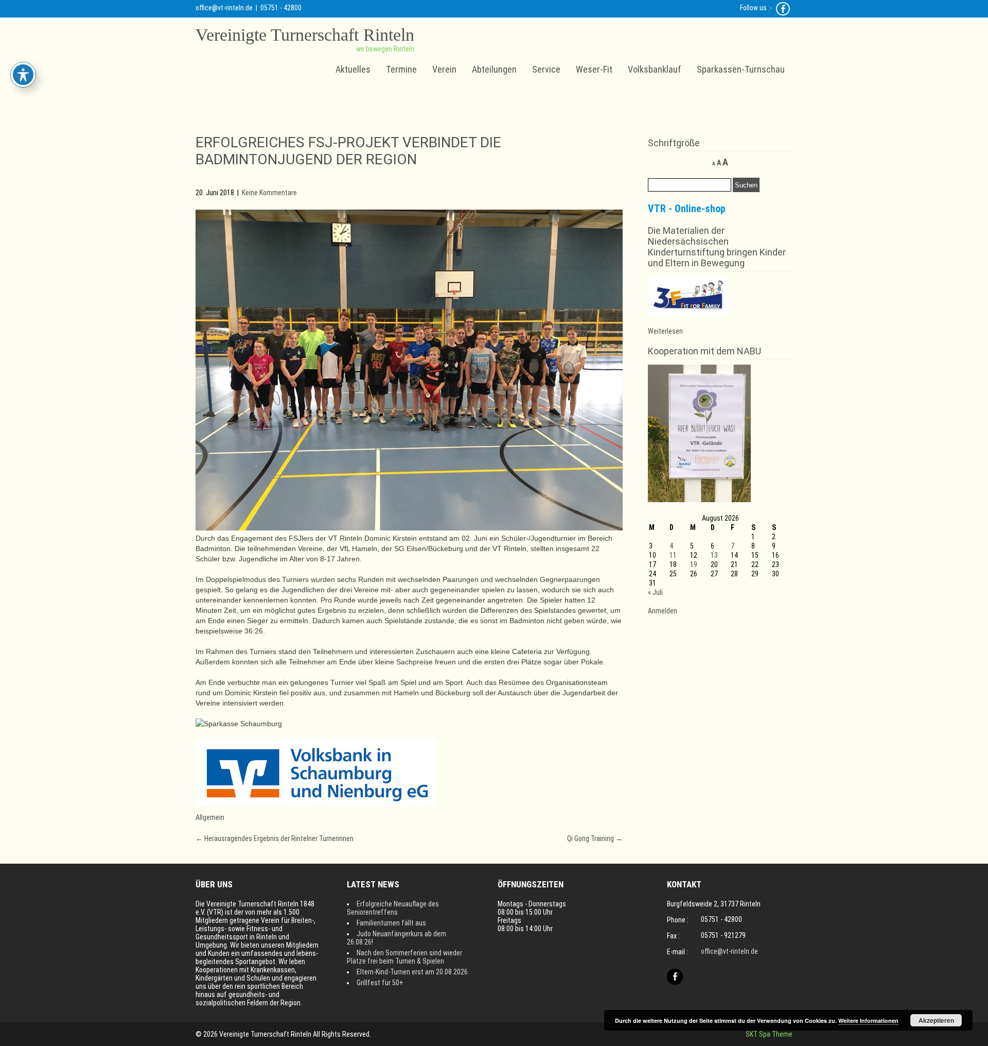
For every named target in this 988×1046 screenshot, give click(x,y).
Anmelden (662, 611)
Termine (401, 69)
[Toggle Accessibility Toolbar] (23, 74)
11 (673, 555)
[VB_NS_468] (316, 804)
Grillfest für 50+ (380, 983)
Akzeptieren (936, 1020)
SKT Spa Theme (769, 1034)
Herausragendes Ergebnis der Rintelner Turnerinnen (275, 838)
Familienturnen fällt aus (391, 923)
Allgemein (210, 817)
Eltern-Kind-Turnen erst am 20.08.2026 (412, 972)
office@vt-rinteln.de (224, 8)
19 (693, 564)
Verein (444, 69)
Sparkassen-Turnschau (741, 69)
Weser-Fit (594, 69)
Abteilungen (494, 69)
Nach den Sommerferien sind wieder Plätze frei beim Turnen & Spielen (404, 957)
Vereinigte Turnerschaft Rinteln (305, 34)
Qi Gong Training (595, 838)
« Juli (655, 592)
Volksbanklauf (654, 69)
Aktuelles (353, 69)
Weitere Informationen (868, 1020)
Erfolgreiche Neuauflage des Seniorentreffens (393, 908)
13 (714, 555)
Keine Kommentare (269, 192)
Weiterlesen (665, 331)
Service (546, 69)
